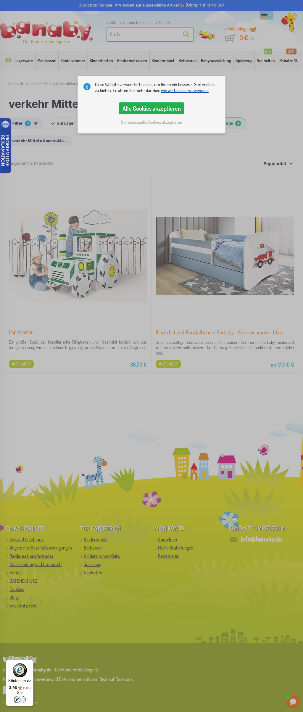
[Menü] (29, 663)
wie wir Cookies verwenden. (185, 90)
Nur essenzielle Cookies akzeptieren (151, 122)
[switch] (20, 699)
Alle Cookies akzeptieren (152, 108)
